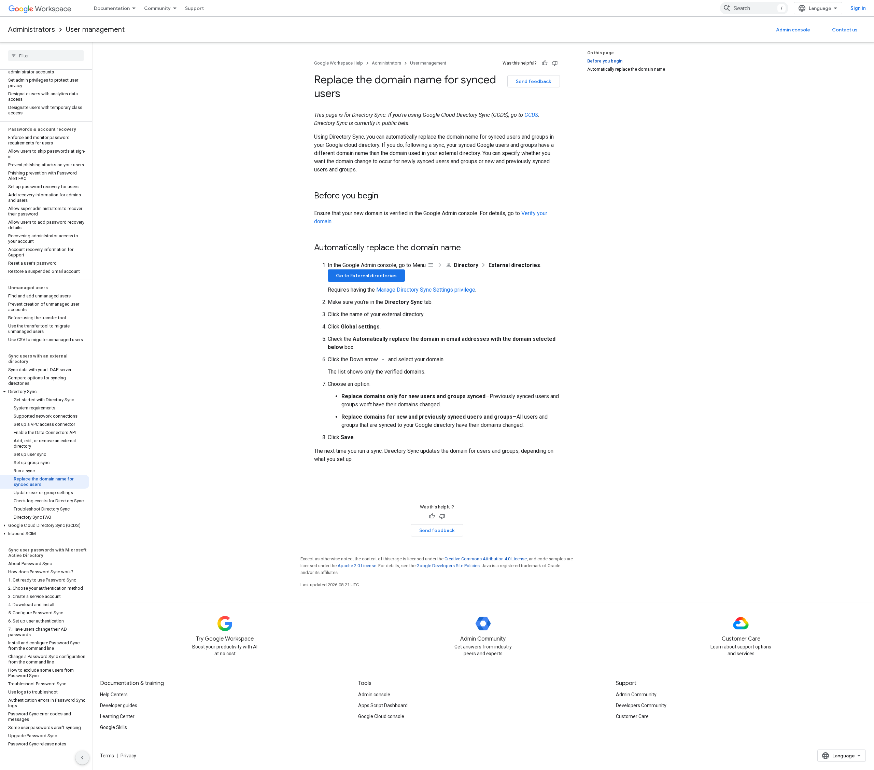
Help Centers (114, 694)
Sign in (858, 8)
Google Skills (113, 727)
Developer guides (118, 705)
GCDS (531, 115)
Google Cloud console (381, 716)
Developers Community (641, 705)
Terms (107, 755)
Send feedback (533, 81)
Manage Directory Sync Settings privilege (425, 289)
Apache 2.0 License (357, 565)
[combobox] (754, 8)
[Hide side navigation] (82, 758)
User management (95, 29)
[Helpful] (544, 63)
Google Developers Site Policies (448, 565)
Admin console (793, 30)
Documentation (112, 8)
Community (157, 8)
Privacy (128, 755)
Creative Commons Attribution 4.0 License (486, 558)
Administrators (31, 29)
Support (194, 8)
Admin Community (636, 694)
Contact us (845, 30)
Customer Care (632, 716)
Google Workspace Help (338, 63)
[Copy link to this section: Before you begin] (385, 196)
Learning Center (117, 716)
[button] (44, 392)
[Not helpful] (555, 63)
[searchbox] (46, 55)
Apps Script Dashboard (383, 705)
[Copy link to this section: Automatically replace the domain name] (468, 248)
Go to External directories (366, 275)
